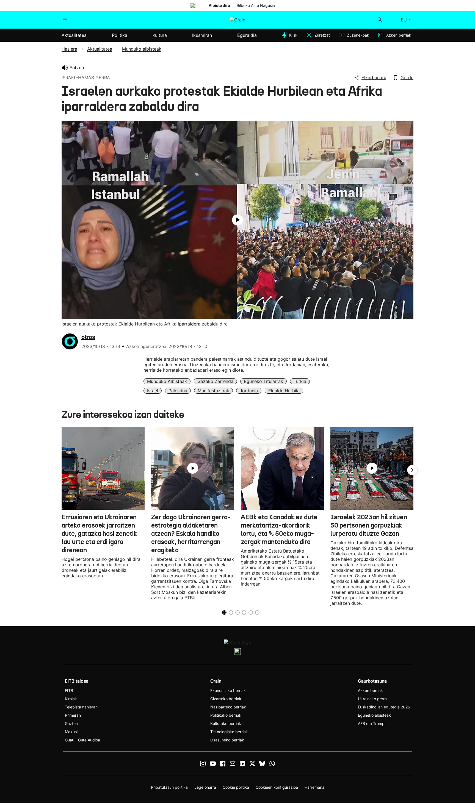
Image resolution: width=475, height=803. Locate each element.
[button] (412, 470)
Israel (152, 390)
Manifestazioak (213, 390)
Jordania (249, 390)
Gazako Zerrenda (215, 381)
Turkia (300, 381)
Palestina (178, 390)
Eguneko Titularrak (263, 381)
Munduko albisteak (167, 381)
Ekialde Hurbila (284, 390)
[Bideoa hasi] (237, 219)
